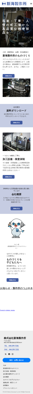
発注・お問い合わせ (16, 360)
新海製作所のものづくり (11, 368)
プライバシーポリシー (10, 388)
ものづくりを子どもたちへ (11, 379)
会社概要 (6, 377)
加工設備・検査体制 (9, 371)
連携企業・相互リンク (10, 382)
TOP (4, 365)
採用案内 (6, 385)
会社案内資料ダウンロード (11, 374)
